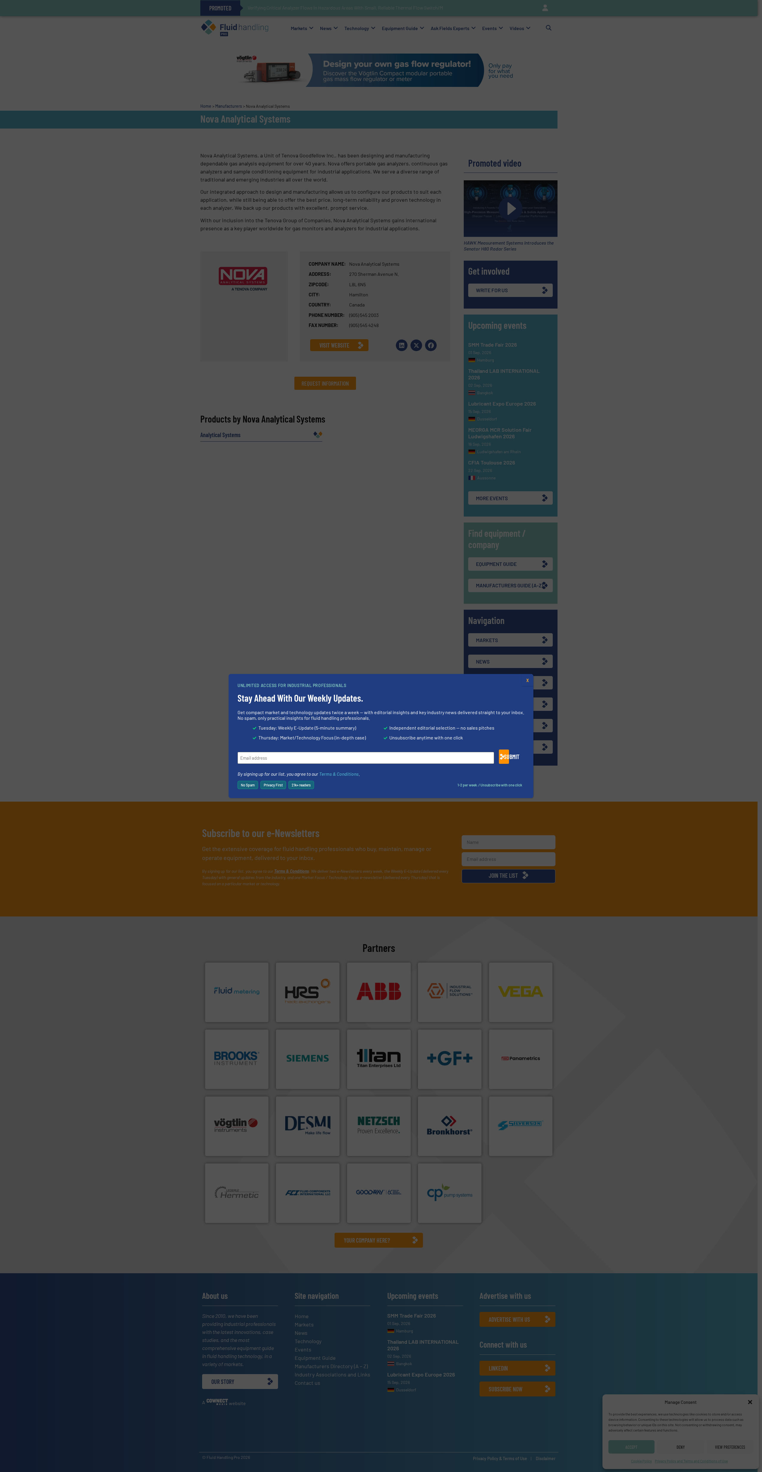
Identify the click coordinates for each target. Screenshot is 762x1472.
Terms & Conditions (339, 774)
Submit (506, 756)
